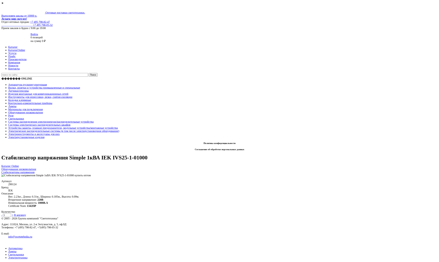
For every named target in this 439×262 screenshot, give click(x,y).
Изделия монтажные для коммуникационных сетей (38, 93)
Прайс (12, 56)
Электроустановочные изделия (26, 137)
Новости (13, 65)
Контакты (14, 68)
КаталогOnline (16, 50)
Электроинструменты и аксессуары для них (34, 134)
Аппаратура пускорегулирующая (27, 84)
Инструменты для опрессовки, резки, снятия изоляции (40, 97)
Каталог (13, 47)
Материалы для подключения (25, 109)
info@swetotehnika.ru (20, 236)
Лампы (12, 106)
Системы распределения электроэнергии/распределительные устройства (51, 121)
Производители (17, 59)
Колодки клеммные (19, 100)
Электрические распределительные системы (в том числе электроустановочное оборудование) (63, 131)
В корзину (20, 215)
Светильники (16, 118)
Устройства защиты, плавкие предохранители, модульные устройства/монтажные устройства (63, 127)
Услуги (12, 53)
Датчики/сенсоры (18, 90)
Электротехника (17, 257)
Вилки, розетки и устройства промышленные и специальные (44, 87)
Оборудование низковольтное (25, 112)
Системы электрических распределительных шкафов (39, 124)
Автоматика (15, 248)
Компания (14, 62)
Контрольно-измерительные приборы (30, 103)
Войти (34, 34)
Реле (11, 115)
